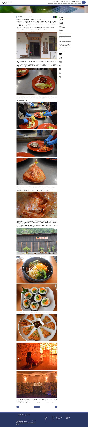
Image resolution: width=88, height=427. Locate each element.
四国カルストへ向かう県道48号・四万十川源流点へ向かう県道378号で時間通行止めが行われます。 (65, 36)
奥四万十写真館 (58, 418)
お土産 (52, 419)
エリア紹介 (46, 417)
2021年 (60, 69)
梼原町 (60, 23)
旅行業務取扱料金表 (32, 422)
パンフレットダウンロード (59, 417)
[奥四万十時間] (7, 2)
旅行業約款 (28, 422)
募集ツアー (53, 1)
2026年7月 (60, 54)
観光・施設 (53, 416)
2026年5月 (60, 57)
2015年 (60, 77)
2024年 (60, 65)
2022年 (60, 68)
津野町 (60, 22)
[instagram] (69, 1)
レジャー (53, 417)
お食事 (26, 402)
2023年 (60, 66)
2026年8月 (60, 53)
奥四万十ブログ (58, 416)
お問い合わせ (66, 1)
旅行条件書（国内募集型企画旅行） (21, 422)
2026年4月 (60, 58)
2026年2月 (60, 61)
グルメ (52, 418)
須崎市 (60, 30)
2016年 (60, 76)
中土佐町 (60, 19)
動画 (73, 1)
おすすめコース (47, 416)
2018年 (60, 73)
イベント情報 (61, 27)
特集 (45, 418)
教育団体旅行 (58, 1)
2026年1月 (60, 62)
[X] (55, 17)
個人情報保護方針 (68, 417)
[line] (56, 17)
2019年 (60, 72)
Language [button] (77, 1)
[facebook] (53, 17)
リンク (66, 416)
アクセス (62, 1)
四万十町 (60, 20)
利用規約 (67, 418)
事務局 (60, 26)
